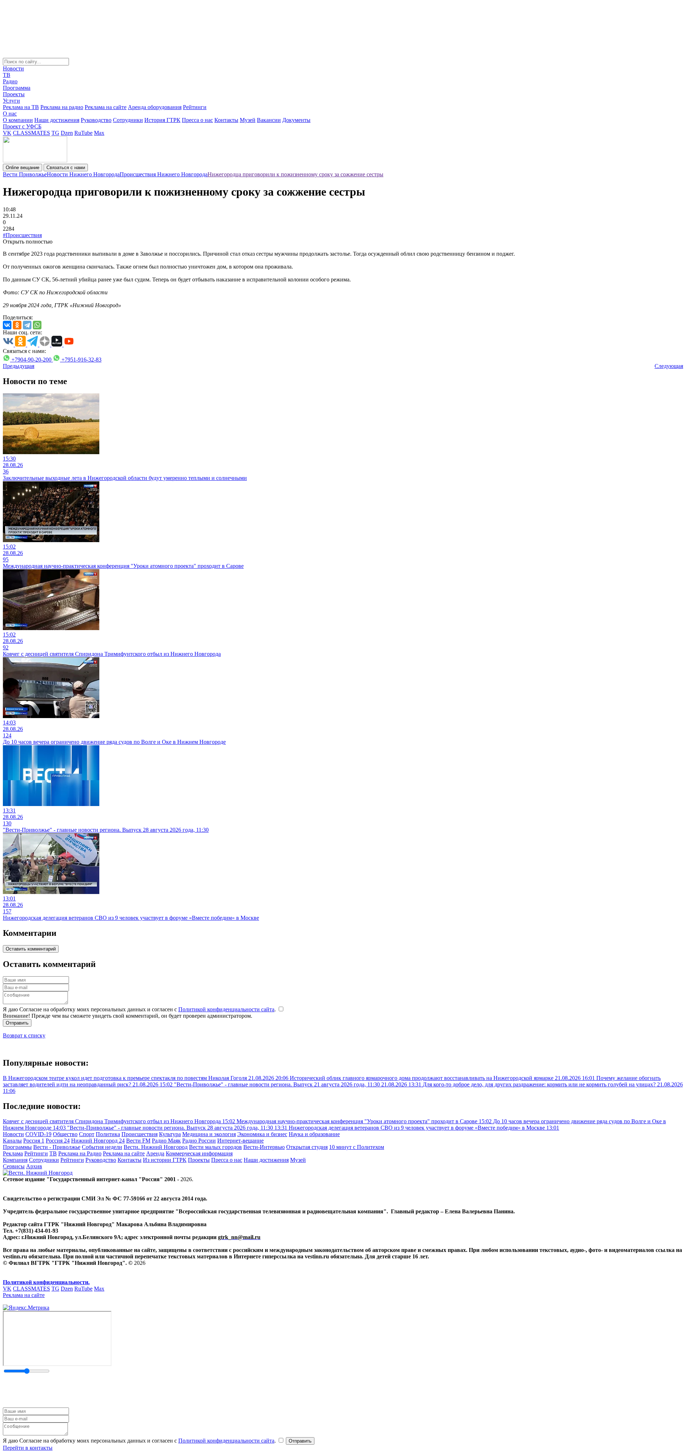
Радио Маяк (166, 1141)
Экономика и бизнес (262, 1134)
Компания (15, 1160)
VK (7, 133)
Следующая (669, 366)
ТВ (6, 75)
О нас (10, 113)
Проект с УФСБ (22, 126)
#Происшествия (22, 235)
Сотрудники (128, 120)
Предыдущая (18, 366)
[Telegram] (27, 325)
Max (99, 133)
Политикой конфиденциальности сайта (226, 1009)
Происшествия (139, 1134)
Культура (170, 1134)
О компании (18, 120)
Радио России (199, 1141)
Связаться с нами (65, 167)
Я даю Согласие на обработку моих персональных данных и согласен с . (140, 1009)
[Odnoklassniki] (17, 325)
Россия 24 (58, 1141)
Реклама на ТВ (21, 107)
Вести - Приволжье (56, 1147)
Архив (34, 1166)
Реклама (13, 1153)
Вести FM (138, 1141)
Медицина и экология (209, 1134)
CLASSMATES (31, 133)
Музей (247, 120)
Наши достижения (56, 120)
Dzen (67, 133)
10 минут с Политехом (356, 1147)
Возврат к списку (24, 1035)
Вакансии (269, 120)
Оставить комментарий (31, 949)
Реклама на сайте (105, 107)
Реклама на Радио (79, 1153)
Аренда (155, 1153)
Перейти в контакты (28, 1448)
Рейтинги (195, 107)
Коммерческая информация (199, 1153)
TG (55, 133)
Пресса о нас (197, 120)
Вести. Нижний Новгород (156, 1147)
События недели (102, 1147)
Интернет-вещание (240, 1141)
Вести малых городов (215, 1147)
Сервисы (14, 1166)
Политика (108, 1134)
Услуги (11, 101)
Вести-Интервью (264, 1147)
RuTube (83, 133)
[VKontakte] (7, 325)
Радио (10, 81)
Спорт (86, 1134)
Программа (16, 88)
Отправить (17, 1023)
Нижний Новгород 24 (98, 1141)
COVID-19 (38, 1134)
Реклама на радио (61, 107)
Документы (296, 120)
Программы (17, 1147)
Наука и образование (314, 1134)
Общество (65, 1134)
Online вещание (22, 167)
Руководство (96, 120)
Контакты (226, 120)
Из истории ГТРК (165, 1160)
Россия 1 (33, 1141)
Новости (13, 68)
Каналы (12, 1141)
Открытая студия (307, 1147)
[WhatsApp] (37, 325)
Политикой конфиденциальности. (46, 1282)
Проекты (14, 94)
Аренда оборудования (155, 107)
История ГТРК (162, 120)
